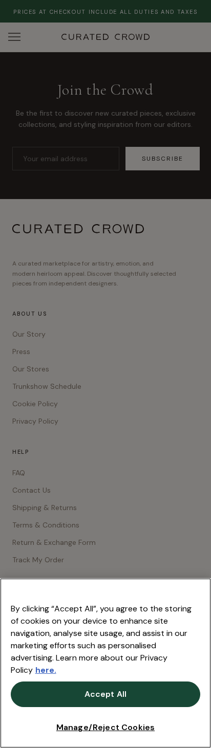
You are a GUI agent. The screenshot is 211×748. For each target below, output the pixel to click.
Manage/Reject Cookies (105, 727)
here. (45, 670)
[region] (105, 663)
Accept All (106, 694)
